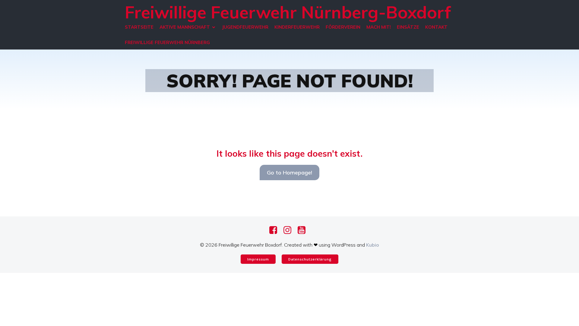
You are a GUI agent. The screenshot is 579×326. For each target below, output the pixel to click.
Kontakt (436, 27)
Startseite (139, 27)
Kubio (372, 245)
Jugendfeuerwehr (245, 27)
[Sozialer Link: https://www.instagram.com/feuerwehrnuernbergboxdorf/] (290, 230)
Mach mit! (378, 27)
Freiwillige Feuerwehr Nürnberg (167, 42)
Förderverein (343, 27)
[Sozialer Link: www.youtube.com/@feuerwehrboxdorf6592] (304, 230)
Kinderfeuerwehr (297, 27)
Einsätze (408, 27)
